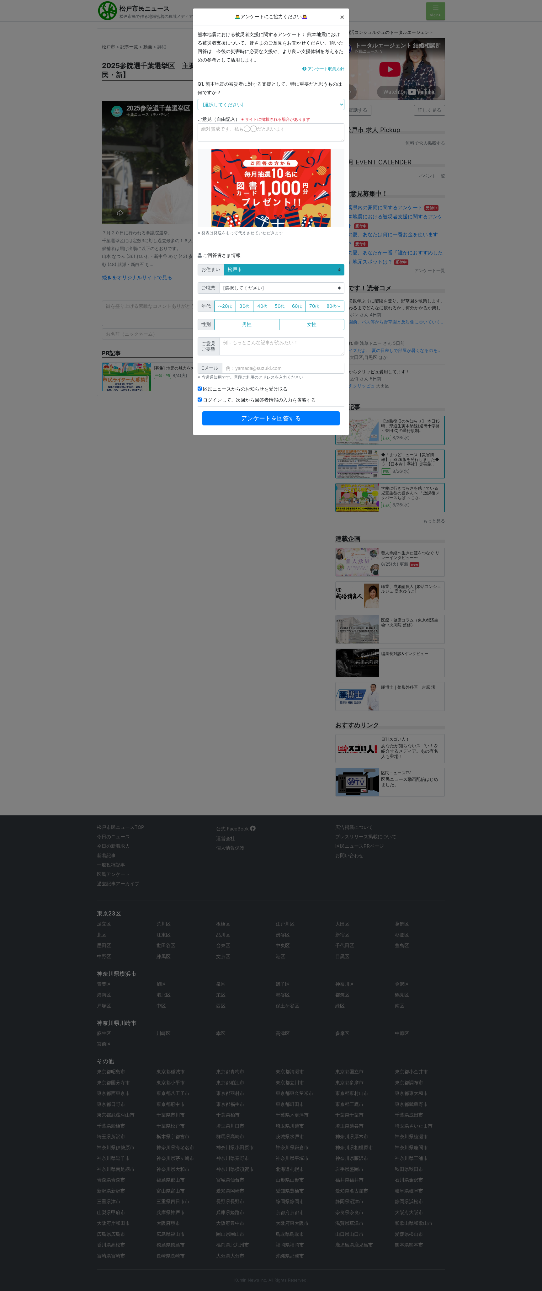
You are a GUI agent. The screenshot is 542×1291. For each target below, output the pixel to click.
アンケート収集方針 (325, 68)
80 (333, 306)
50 (279, 306)
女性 (311, 324)
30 (244, 306)
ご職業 (208, 288)
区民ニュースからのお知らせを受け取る (245, 389)
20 (225, 306)
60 (297, 306)
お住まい (210, 269)
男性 (247, 324)
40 (262, 306)
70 (314, 306)
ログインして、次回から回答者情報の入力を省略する (259, 400)
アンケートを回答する (271, 418)
